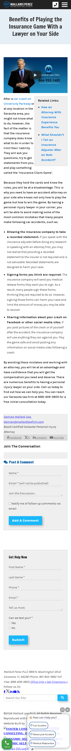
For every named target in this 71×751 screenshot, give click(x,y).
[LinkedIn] (11, 692)
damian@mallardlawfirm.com (24, 422)
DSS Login (22, 748)
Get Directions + (57, 682)
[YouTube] (15, 692)
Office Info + (38, 682)
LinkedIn (41, 437)
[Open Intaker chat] (32, 749)
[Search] (62, 697)
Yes (13, 623)
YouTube (58, 437)
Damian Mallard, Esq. (18, 417)
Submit (18, 640)
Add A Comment (25, 520)
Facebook (15, 437)
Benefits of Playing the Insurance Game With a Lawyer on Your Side (35, 26)
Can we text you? (21, 618)
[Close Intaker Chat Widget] (67, 708)
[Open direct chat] (62, 708)
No (13, 628)
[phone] (55, 5)
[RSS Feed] (18, 692)
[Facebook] (5, 692)
